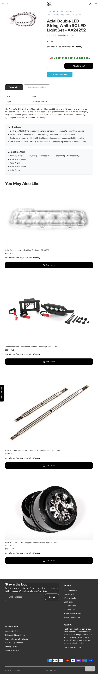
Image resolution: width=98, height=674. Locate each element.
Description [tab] (14, 87)
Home (49, 11)
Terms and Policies (49, 670)
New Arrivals (69, 594)
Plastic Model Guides (72, 613)
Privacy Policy (11, 646)
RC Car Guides (70, 606)
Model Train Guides (72, 617)
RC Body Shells (66, 11)
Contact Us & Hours (13, 631)
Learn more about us (72, 647)
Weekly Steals (70, 598)
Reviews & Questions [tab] (37, 87)
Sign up (52, 597)
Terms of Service (12, 650)
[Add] (89, 243)
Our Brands (68, 602)
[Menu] (3, 4)
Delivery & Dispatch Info (15, 635)
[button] (59, 74)
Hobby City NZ (16, 670)
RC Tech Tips (69, 609)
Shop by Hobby (70, 590)
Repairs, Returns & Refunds (16, 639)
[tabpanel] (49, 134)
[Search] (8, 4)
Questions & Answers (14, 643)
